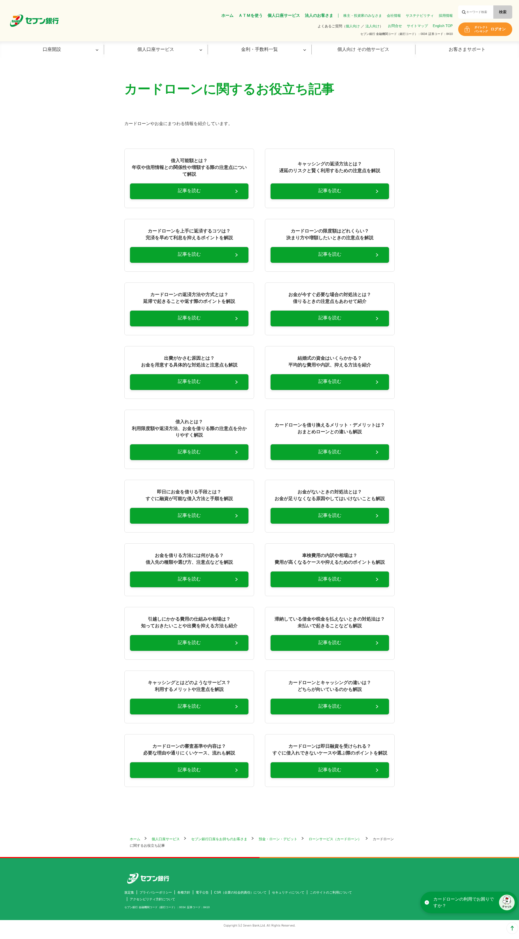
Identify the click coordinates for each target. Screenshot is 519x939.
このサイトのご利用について (331, 892)
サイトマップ (417, 26)
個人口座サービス (284, 15)
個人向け (353, 26)
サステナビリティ (420, 16)
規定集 (129, 892)
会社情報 (394, 16)
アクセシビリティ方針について (152, 899)
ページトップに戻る (512, 928)
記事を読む (189, 190)
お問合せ (395, 26)
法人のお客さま (319, 15)
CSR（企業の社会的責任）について (240, 892)
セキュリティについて (288, 892)
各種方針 (183, 892)
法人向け (372, 26)
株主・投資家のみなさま (362, 16)
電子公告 (202, 892)
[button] (507, 902)
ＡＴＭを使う (250, 15)
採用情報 (446, 16)
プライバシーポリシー (155, 892)
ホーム (227, 15)
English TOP (443, 26)
